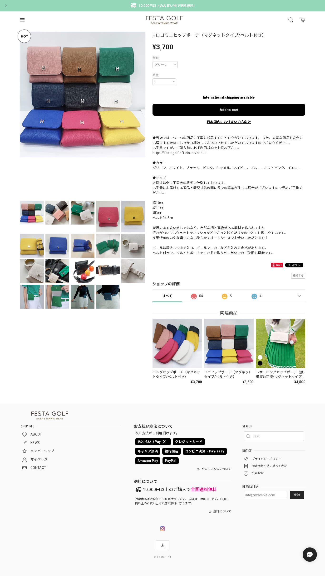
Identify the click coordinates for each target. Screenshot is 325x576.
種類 (156, 58)
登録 (297, 495)
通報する (298, 275)
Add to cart (229, 110)
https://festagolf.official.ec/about (179, 153)
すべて (167, 296)
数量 (156, 75)
